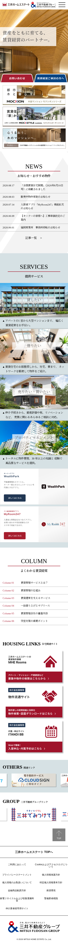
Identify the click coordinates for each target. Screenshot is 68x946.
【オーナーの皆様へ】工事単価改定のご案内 (43, 218)
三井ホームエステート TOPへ (34, 852)
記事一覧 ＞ (34, 237)
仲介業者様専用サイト (17, 908)
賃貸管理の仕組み (30, 590)
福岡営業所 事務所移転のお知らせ (40, 227)
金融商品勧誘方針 (17, 890)
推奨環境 (51, 890)
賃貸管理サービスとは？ (34, 582)
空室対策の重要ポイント (34, 621)
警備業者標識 (51, 898)
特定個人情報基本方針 (51, 882)
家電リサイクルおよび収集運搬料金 (17, 899)
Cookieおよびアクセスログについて (51, 865)
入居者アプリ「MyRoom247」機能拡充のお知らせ (42, 206)
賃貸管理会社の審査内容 (34, 613)
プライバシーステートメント (17, 875)
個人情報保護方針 (51, 875)
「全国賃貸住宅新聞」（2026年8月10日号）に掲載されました (42, 187)
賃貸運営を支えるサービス (35, 598)
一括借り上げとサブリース (35, 605)
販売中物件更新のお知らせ (35, 196)
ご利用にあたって (17, 864)
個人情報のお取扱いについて (17, 882)
